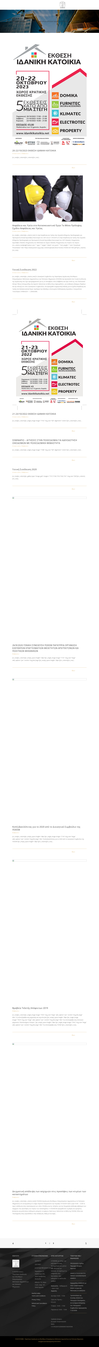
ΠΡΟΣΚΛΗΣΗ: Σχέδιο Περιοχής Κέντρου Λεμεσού (77, 1266)
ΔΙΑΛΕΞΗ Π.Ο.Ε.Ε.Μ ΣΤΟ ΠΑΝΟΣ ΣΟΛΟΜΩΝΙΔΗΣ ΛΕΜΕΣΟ (78, 1275)
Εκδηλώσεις (25, 153)
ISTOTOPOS (57, 1341)
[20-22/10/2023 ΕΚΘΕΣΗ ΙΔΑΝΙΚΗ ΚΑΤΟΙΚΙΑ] (49, 93)
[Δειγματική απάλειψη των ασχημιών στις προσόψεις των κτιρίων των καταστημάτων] (49, 1115)
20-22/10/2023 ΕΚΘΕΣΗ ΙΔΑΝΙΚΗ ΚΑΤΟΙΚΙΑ (34, 150)
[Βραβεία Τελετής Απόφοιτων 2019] (49, 932)
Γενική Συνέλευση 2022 (24, 269)
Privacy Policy (36, 1299)
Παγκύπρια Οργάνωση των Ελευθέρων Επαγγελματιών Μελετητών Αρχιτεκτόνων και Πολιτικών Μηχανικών (45, 21)
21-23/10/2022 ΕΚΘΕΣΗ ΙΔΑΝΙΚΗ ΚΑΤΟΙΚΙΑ (34, 414)
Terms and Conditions (39, 1296)
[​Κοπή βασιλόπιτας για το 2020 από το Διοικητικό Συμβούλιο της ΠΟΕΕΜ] (49, 750)
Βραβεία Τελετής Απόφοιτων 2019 (30, 1008)
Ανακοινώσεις (16, 153)
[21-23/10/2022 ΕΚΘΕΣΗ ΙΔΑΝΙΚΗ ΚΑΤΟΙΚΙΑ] (49, 360)
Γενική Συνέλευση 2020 (24, 469)
